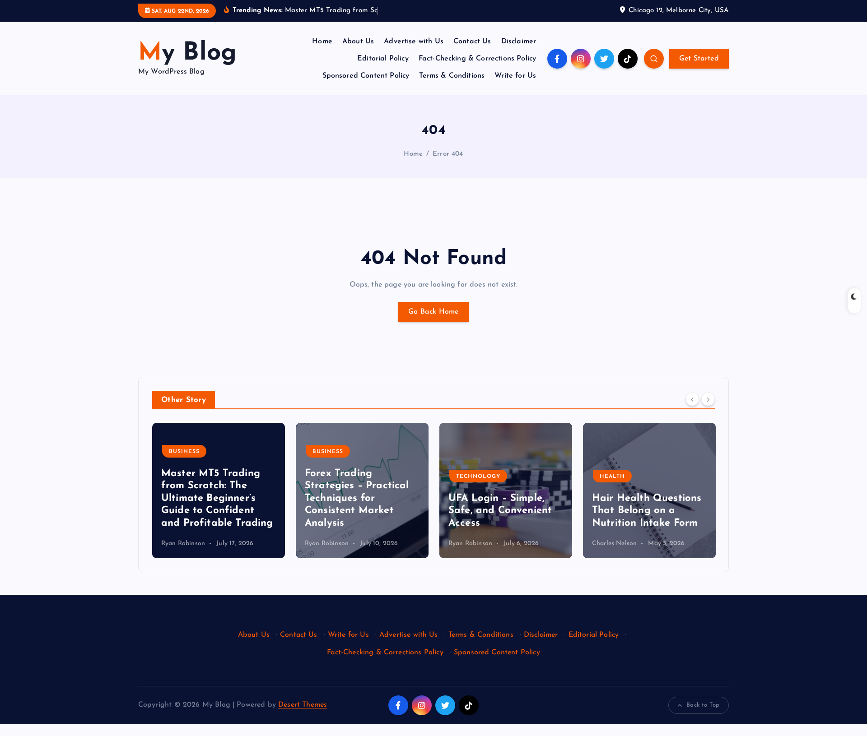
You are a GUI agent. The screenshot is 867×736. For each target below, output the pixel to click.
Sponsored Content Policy (366, 75)
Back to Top (702, 705)
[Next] (708, 399)
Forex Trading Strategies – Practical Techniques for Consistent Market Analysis (357, 498)
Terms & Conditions (452, 75)
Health (612, 476)
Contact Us (472, 41)
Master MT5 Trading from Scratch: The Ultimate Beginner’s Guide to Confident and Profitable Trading (217, 498)
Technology (478, 476)
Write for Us (515, 75)
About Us (358, 41)
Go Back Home (433, 311)
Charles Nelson (614, 543)
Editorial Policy (383, 58)
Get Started (699, 58)
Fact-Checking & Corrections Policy (477, 58)
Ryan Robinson (183, 543)
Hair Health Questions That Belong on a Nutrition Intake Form (646, 510)
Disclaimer (518, 41)
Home (322, 41)
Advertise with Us (413, 41)
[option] (218, 490)
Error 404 (448, 154)
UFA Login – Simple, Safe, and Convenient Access (500, 510)
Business (184, 451)
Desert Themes (302, 704)
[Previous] (692, 399)
